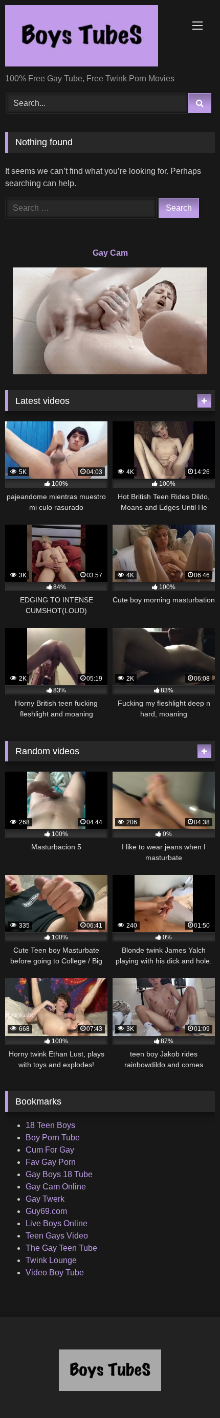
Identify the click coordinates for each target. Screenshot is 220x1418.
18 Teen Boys (50, 1125)
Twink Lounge (51, 1260)
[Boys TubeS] (90, 37)
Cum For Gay (50, 1149)
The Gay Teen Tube (61, 1248)
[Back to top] (188, 1388)
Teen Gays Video (57, 1235)
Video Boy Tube (55, 1272)
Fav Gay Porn (51, 1162)
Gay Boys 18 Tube (59, 1174)
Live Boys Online (56, 1223)
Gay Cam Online (56, 1186)
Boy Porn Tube (53, 1137)
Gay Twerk (45, 1199)
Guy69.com (46, 1211)
